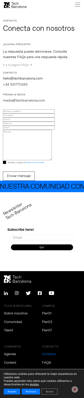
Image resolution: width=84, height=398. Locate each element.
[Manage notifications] (75, 389)
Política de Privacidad (35, 162)
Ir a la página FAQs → (17, 65)
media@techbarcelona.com (24, 100)
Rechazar (31, 391)
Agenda (10, 354)
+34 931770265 (15, 84)
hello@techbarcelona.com (23, 78)
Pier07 (47, 330)
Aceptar (12, 391)
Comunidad (13, 322)
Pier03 (47, 322)
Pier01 (47, 313)
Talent (8, 330)
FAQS (46, 362)
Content (10, 362)
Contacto (49, 354)
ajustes (34, 384)
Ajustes (50, 391)
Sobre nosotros (16, 313)
